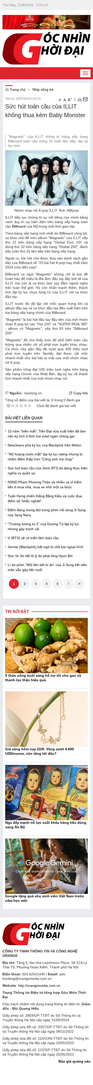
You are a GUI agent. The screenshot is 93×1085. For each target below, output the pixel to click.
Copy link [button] (80, 393)
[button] (79, 99)
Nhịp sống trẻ (43, 89)
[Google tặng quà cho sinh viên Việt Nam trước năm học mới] (46, 866)
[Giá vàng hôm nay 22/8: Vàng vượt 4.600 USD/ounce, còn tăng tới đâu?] (46, 719)
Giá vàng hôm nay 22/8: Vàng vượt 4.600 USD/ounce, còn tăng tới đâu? (39, 751)
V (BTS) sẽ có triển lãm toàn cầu (33, 538)
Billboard (19, 226)
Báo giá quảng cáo (75, 1061)
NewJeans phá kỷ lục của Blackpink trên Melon (44, 445)
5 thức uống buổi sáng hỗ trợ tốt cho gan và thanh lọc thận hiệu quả (43, 677)
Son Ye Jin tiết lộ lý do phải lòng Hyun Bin (40, 556)
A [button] (60, 100)
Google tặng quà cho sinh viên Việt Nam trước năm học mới (44, 898)
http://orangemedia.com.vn (39, 986)
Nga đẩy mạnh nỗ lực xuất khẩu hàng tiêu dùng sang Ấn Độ (45, 825)
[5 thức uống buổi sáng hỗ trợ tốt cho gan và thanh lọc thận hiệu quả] (46, 645)
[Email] (85, 99)
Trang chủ (17, 89)
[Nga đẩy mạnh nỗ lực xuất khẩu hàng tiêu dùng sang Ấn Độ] (46, 792)
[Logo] (33, 933)
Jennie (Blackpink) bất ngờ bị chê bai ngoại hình (45, 547)
